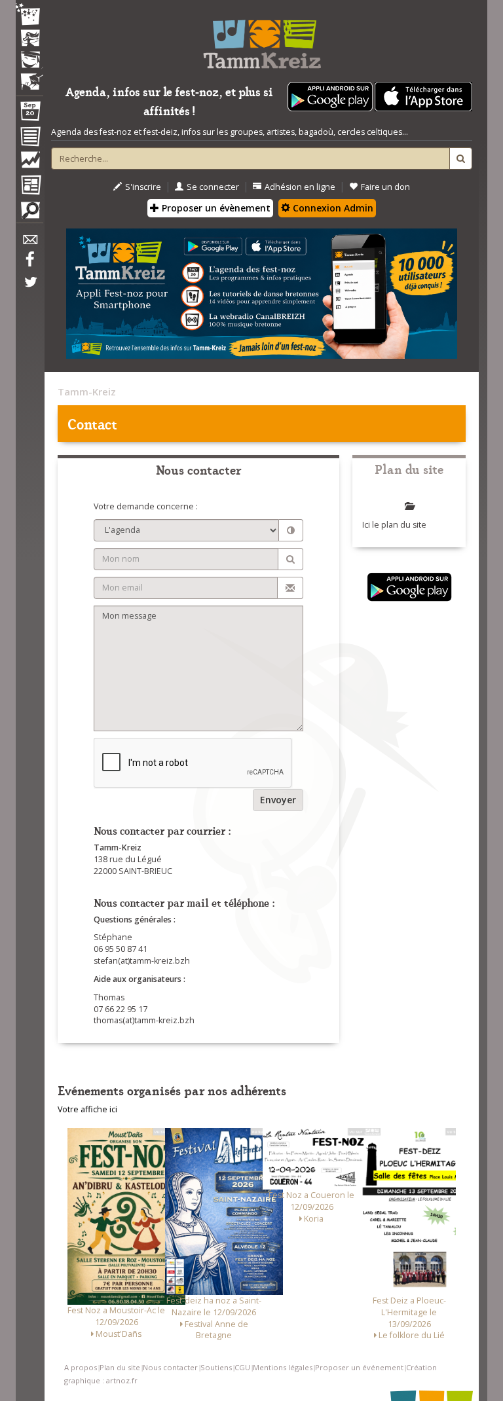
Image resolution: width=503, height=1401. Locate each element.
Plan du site (120, 1367)
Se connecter (213, 186)
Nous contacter (170, 1367)
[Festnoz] (29, 15)
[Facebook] (29, 263)
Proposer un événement (359, 1367)
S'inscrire (143, 186)
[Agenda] (29, 113)
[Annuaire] (29, 138)
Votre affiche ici (87, 1109)
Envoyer (278, 799)
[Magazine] (29, 186)
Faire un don (385, 186)
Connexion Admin (331, 208)
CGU (242, 1367)
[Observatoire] (29, 163)
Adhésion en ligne (300, 186)
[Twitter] (29, 288)
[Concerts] (29, 39)
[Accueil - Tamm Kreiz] (262, 39)
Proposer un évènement (214, 208)
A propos (80, 1367)
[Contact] (29, 243)
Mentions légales (282, 1367)
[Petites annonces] (29, 213)
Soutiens (216, 1367)
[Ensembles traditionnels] (29, 77)
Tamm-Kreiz (87, 391)
